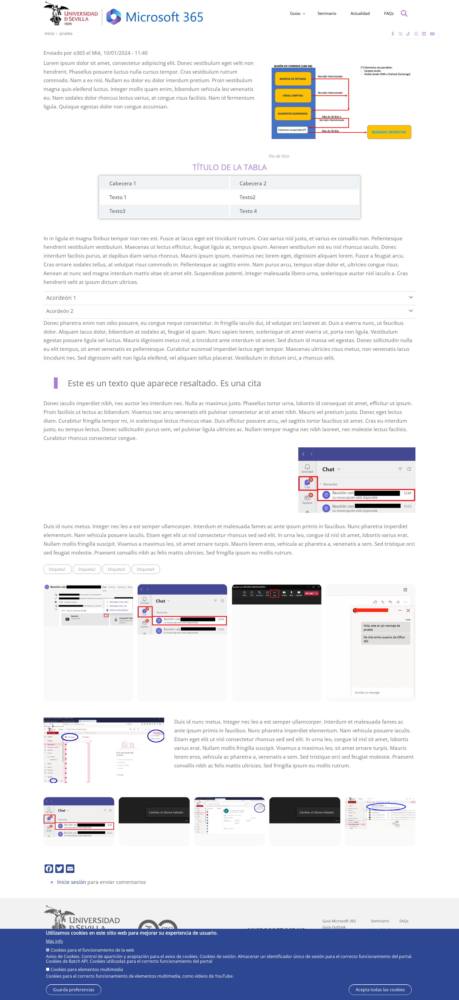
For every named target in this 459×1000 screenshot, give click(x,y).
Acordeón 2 (59, 310)
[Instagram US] (416, 34)
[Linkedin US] (424, 34)
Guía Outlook (334, 927)
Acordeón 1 (61, 297)
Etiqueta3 (116, 569)
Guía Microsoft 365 (339, 921)
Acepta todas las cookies (380, 990)
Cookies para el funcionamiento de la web (92, 950)
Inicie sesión (71, 881)
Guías (295, 13)
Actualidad (360, 13)
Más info (54, 941)
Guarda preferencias (73, 990)
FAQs (389, 13)
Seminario (327, 13)
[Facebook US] (393, 34)
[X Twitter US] (400, 34)
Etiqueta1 (57, 569)
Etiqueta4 (145, 569)
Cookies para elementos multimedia (87, 970)
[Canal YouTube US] (432, 34)
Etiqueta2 (87, 569)
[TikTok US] (408, 34)
